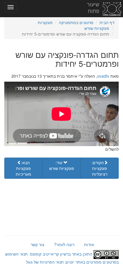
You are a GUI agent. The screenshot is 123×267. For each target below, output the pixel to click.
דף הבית (107, 22)
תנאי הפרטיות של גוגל (45, 262)
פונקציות (45, 22)
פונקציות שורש (96, 28)
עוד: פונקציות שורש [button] (61, 165)
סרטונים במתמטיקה (76, 22)
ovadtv (103, 76)
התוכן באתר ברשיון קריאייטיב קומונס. (61, 254)
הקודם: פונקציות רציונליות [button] (99, 168)
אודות (89, 244)
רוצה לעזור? (64, 244)
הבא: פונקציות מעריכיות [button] (23, 168)
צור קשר (37, 244)
